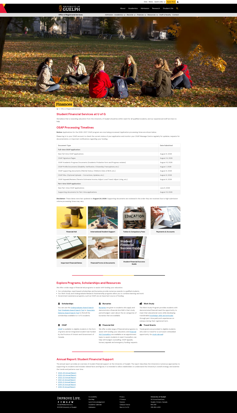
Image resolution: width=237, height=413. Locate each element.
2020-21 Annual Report (67, 382)
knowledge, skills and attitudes (161, 315)
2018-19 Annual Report (66, 387)
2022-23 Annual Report (67, 377)
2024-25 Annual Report (67, 373)
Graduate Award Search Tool (73, 310)
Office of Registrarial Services (70, 109)
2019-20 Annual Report (67, 385)
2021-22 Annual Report (67, 380)
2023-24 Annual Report (67, 375)
